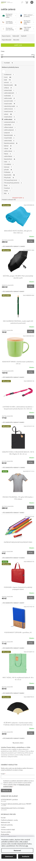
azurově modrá (9, 101)
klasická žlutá (9, 159)
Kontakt (3, 817)
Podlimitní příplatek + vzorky (9, 820)
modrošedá (8, 95)
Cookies (3, 827)
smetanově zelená (10, 122)
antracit (7, 82)
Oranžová (8, 188)
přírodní (8, 169)
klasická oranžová (10, 143)
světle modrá (9, 98)
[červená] (4, 71)
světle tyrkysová (10, 130)
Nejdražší (23, 36)
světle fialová (9, 156)
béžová (7, 146)
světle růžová (9, 151)
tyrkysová (8, 132)
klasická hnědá (9, 135)
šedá (7, 80)
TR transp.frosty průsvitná (13, 183)
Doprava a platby (6, 832)
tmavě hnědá (9, 138)
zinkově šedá (9, 90)
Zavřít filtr (18, 45)
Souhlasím (25, 856)
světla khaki (8, 124)
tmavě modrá (9, 103)
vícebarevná (9, 74)
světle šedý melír (10, 93)
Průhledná (8, 172)
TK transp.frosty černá (11, 180)
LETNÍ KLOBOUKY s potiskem (9, 799)
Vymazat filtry (17, 198)
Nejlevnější (15, 36)
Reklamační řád (5, 822)
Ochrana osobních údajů (8, 829)
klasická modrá (10, 85)
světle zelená (9, 119)
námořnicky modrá (10, 106)
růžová (7, 148)
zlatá (7, 161)
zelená (8, 114)
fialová (7, 153)
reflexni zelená (9, 127)
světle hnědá (9, 140)
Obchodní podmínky (7, 825)
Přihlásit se (6, 790)
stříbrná (8, 87)
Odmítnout (9, 856)
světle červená (9, 109)
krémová (8, 167)
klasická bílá (9, 175)
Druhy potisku (5, 834)
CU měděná (8, 164)
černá (7, 77)
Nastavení (17, 850)
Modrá (7, 190)
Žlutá (7, 185)
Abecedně (16, 40)
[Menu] (32, 2)
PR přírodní (9, 177)
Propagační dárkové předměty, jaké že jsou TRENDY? (16, 804)
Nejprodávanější (6, 40)
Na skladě (8, 62)
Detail (31, 241)
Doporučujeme (6, 36)
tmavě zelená (9, 117)
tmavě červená (9, 111)
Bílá (6, 193)
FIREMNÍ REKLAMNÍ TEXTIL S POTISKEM (12, 808)
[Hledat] (22, 2)
